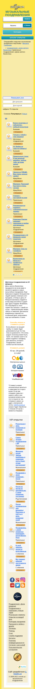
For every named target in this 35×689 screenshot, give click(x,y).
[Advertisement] (17, 76)
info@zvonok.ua (19, 405)
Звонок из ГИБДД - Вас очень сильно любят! (20, 174)
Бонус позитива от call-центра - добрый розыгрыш (20, 125)
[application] (9, 125)
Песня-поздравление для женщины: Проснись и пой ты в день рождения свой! (21, 512)
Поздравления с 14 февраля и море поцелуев (20, 237)
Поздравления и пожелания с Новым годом (16, 610)
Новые (24, 114)
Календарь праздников (17, 621)
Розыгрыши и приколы (17, 615)
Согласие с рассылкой (17, 645)
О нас (11, 633)
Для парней (17, 105)
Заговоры (12, 628)
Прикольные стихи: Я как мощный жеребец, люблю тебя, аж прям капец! (21, 160)
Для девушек (17, 102)
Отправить (18, 132)
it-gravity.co (20, 673)
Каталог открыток (17, 38)
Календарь (17, 32)
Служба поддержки (16, 636)
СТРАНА (27, 25)
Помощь (12, 631)
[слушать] (8, 124)
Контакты (12, 638)
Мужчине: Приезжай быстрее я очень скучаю (21, 186)
